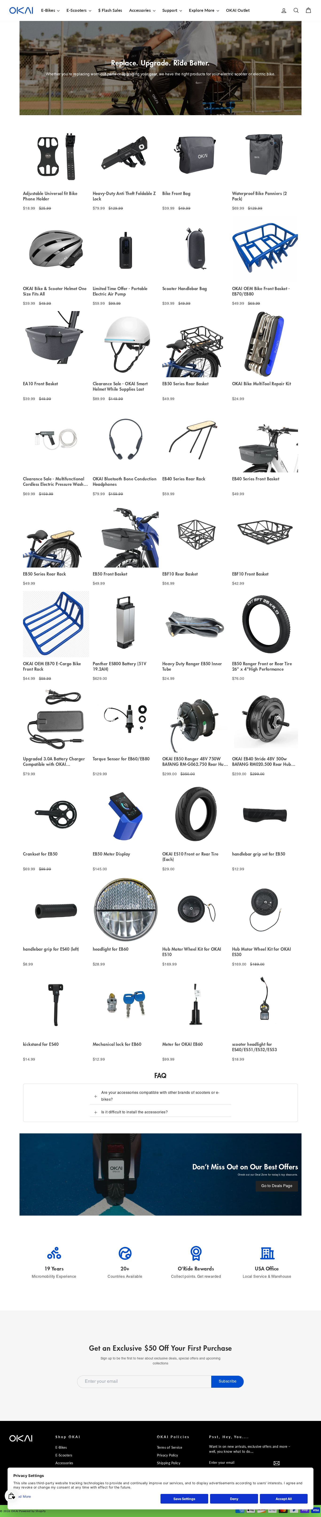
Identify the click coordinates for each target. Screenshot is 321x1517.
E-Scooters (77, 10)
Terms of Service (169, 1447)
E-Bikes (48, 10)
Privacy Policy (167, 1455)
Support (170, 10)
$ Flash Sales (110, 10)
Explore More (202, 10)
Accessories (140, 10)
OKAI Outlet (238, 10)
